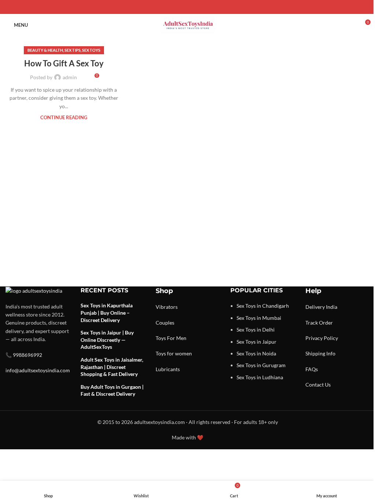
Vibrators (167, 307)
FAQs (311, 369)
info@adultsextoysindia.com (37, 370)
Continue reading (63, 117)
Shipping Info (320, 353)
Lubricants (168, 369)
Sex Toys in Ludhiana (260, 377)
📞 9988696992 (23, 355)
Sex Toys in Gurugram (261, 365)
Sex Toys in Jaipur (256, 342)
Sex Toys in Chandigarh (263, 306)
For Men (176, 338)
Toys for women (174, 353)
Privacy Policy (321, 338)
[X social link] (178, 7)
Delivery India (321, 307)
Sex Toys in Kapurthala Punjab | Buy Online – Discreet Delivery (107, 312)
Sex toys (91, 50)
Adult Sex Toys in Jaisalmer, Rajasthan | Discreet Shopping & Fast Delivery (112, 366)
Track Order (319, 322)
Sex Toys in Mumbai (259, 318)
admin (70, 77)
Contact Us (318, 384)
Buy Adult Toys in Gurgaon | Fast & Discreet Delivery (112, 390)
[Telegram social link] (205, 7)
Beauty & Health (45, 50)
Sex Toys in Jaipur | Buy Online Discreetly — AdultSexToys (107, 339)
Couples (165, 322)
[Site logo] (187, 24)
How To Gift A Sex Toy (64, 63)
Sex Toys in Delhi (256, 329)
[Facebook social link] (170, 7)
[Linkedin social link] (196, 7)
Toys (161, 338)
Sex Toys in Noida (256, 353)
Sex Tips (72, 50)
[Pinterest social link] (187, 7)
